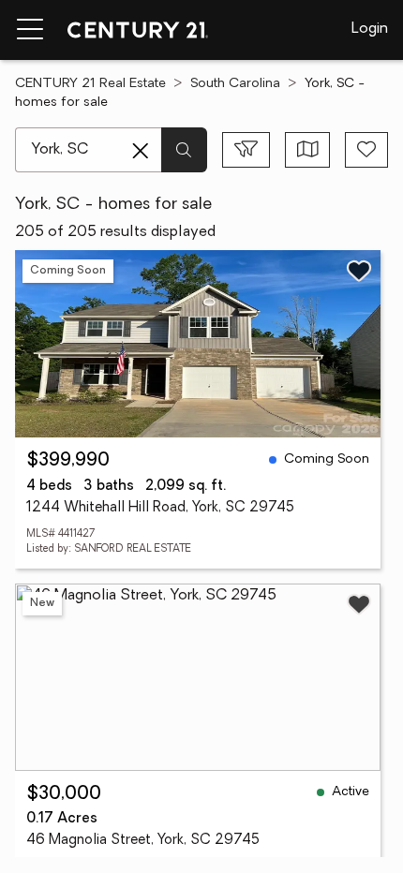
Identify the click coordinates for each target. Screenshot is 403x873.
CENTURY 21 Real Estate (90, 84)
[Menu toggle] (30, 30)
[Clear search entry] (140, 151)
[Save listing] (359, 270)
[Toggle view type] (308, 150)
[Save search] (366, 150)
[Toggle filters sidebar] (246, 150)
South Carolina (235, 84)
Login (369, 29)
